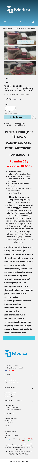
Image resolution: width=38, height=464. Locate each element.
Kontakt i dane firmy (10, 431)
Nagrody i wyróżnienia (11, 435)
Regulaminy (8, 420)
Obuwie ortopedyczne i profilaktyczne (24, 28)
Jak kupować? (9, 422)
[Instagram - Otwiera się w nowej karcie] (9, 370)
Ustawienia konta (10, 395)
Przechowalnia (9, 397)
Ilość (6, 105)
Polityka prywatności (11, 418)
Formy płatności (9, 405)
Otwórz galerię (27, 42)
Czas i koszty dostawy (11, 407)
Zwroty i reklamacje (10, 380)
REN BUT (6, 78)
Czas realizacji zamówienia (13, 409)
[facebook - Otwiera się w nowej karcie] (6, 370)
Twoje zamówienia (10, 393)
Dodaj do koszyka (17, 117)
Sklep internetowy (18, 461)
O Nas (6, 433)
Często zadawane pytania (12, 382)
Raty (6, 384)
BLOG (6, 437)
